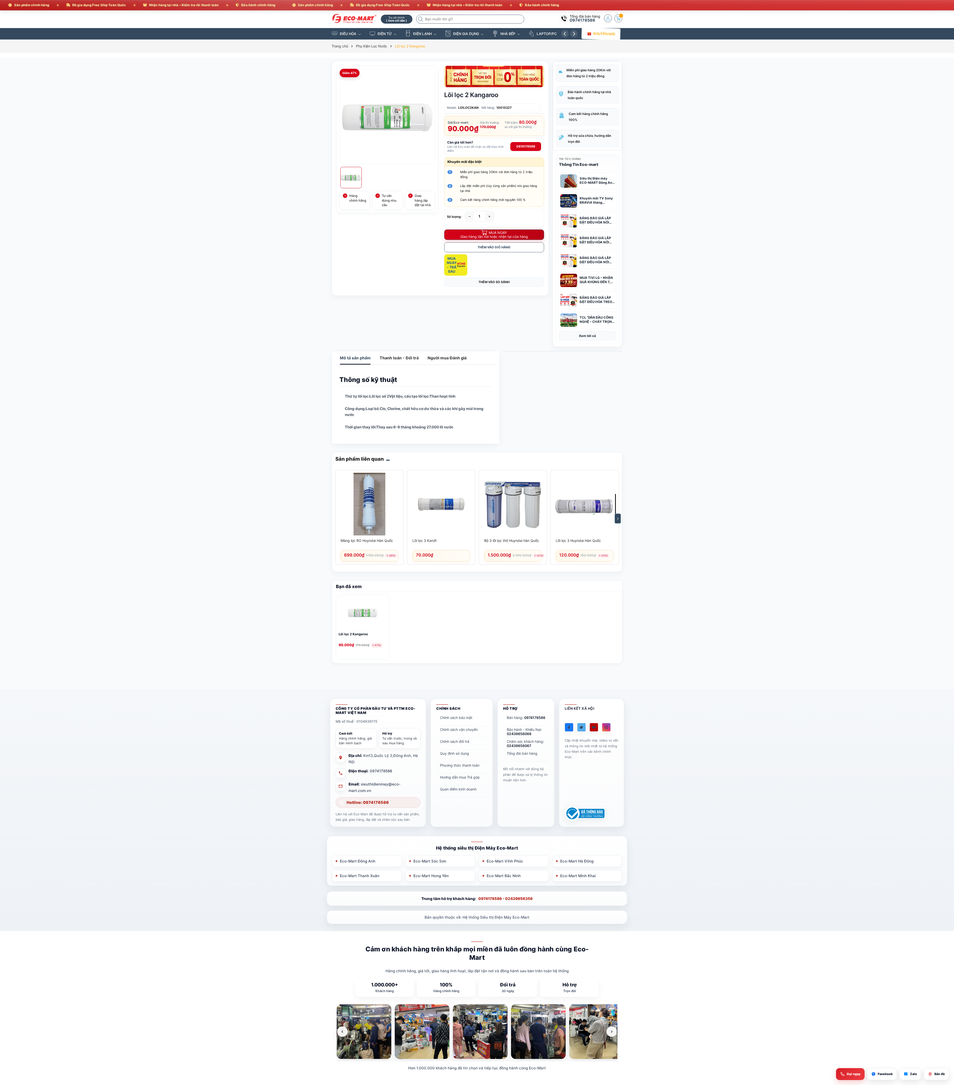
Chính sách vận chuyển (459, 729)
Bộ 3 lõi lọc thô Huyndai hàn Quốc (511, 540)
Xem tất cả (587, 336)
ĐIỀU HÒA (348, 34)
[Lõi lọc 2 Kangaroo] (363, 614)
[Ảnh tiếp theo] (611, 1031)
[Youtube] (594, 727)
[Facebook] (569, 727)
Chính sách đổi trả (454, 741)
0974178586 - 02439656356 (505, 898)
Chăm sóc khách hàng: (525, 743)
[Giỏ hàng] (618, 18)
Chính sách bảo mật (456, 717)
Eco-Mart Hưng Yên (431, 875)
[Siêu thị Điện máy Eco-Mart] (354, 18)
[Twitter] (581, 727)
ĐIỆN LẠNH (422, 34)
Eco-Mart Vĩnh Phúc (505, 861)
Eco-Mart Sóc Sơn (429, 861)
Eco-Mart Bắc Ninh (504, 875)
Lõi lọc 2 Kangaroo (353, 634)
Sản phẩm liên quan (359, 459)
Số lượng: (454, 217)
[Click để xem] (387, 116)
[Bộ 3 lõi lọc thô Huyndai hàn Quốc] (513, 504)
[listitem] (364, 1031)
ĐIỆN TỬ (385, 34)
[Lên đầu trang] (944, 1041)
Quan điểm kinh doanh (458, 789)
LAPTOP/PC (547, 34)
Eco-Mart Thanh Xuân (359, 875)
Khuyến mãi (604, 33)
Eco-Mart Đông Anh (357, 861)
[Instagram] (606, 727)
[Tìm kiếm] (421, 19)
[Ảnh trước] (342, 1031)
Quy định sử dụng (454, 753)
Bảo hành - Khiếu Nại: (524, 731)
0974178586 (582, 20)
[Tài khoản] (608, 18)
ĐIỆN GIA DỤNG (466, 34)
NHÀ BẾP (507, 34)
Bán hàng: (526, 717)
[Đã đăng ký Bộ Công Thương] (584, 813)
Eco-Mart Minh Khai (578, 875)
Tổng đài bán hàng (522, 753)
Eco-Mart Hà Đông (577, 861)
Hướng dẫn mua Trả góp (460, 777)
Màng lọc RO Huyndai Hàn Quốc (367, 540)
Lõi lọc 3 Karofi (424, 540)
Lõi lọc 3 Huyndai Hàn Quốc (578, 540)
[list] (477, 1031)
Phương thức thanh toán (459, 765)
